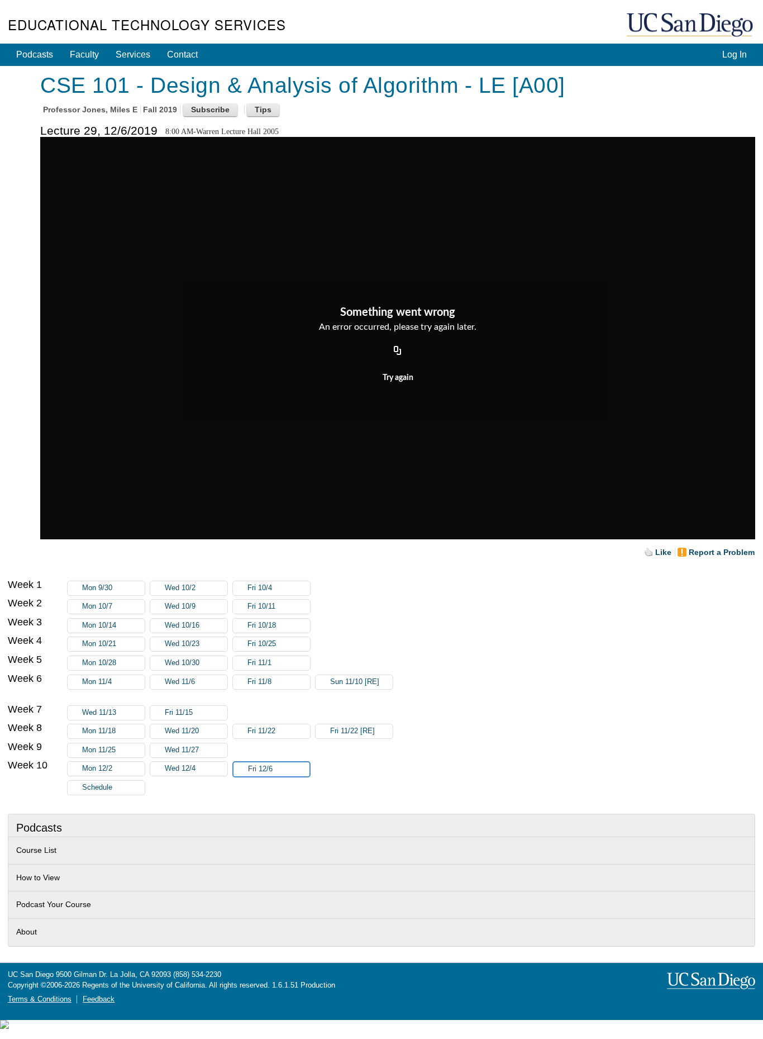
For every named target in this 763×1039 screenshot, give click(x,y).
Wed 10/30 (182, 663)
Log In (734, 54)
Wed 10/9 (180, 606)
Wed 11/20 (182, 731)
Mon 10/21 (99, 644)
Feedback (99, 999)
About (26, 931)
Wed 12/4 (180, 768)
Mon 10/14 (99, 625)
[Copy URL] (398, 351)
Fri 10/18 (261, 625)
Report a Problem (722, 552)
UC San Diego (691, 25)
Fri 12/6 (260, 769)
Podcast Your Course (53, 904)
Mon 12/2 (97, 768)
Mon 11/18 (99, 731)
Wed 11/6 (180, 682)
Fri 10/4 (259, 588)
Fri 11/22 (261, 731)
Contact (182, 54)
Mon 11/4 (97, 682)
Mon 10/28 (99, 663)
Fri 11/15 (179, 713)
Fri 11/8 (259, 682)
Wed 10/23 (182, 644)
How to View (38, 877)
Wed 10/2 (180, 588)
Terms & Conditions (39, 999)
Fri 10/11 (261, 606)
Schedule (97, 787)
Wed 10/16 (182, 625)
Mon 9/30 (97, 588)
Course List (36, 850)
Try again (398, 378)
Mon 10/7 (97, 606)
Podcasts (34, 54)
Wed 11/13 (99, 713)
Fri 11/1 (259, 663)
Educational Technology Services (147, 24)
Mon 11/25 (99, 750)
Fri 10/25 (261, 644)
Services (133, 54)
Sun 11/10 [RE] (354, 682)
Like (663, 552)
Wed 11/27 (182, 750)
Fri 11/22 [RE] (352, 731)
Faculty (84, 54)
